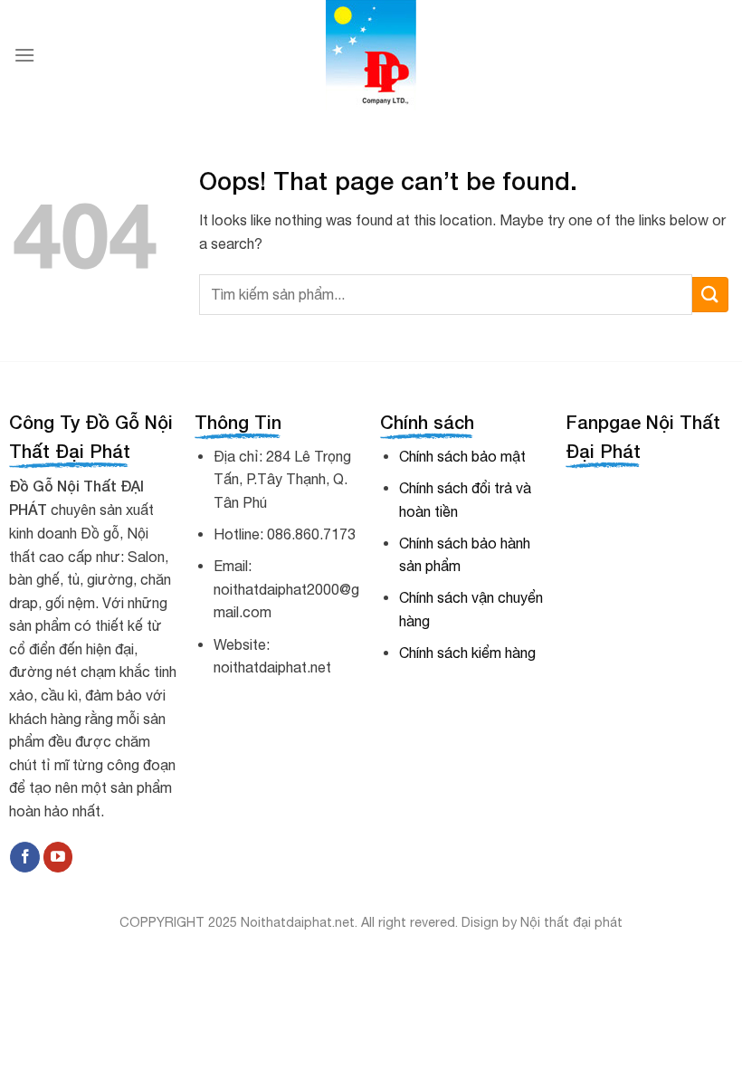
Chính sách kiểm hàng (467, 652)
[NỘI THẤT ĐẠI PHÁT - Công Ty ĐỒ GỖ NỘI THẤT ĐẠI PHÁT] (371, 55)
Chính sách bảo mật (462, 456)
